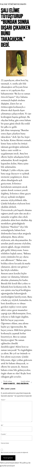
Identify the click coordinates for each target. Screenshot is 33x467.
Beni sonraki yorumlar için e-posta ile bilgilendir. (14, 452)
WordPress (24, 463)
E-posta (3, 434)
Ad (2, 425)
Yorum (3, 399)
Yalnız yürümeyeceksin (13, 4)
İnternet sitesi (5, 443)
